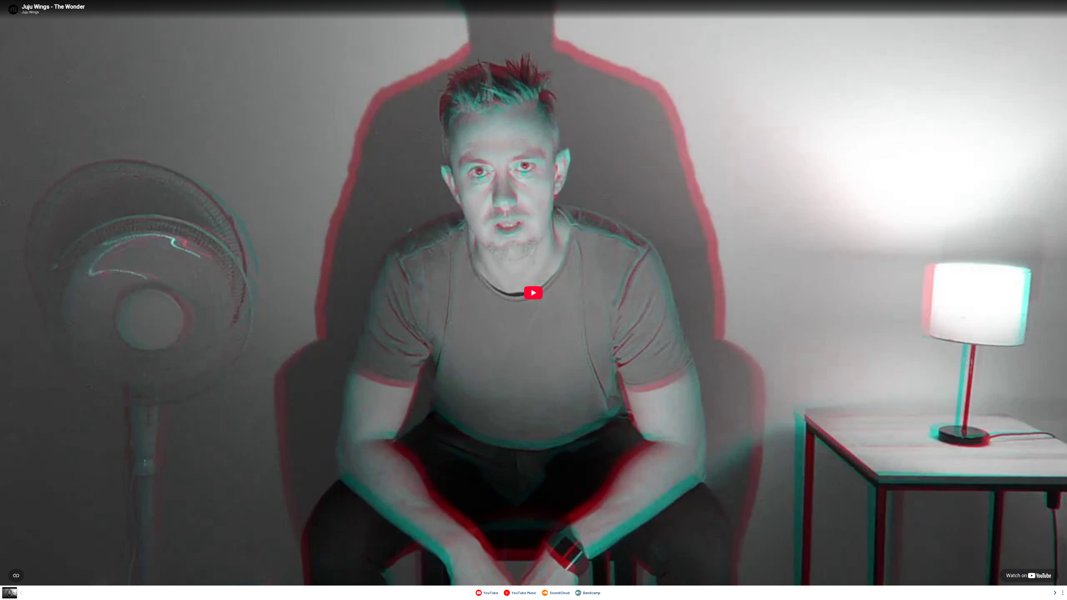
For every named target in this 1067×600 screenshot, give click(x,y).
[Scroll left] (21, 593)
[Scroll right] (1055, 593)
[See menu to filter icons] (1062, 593)
